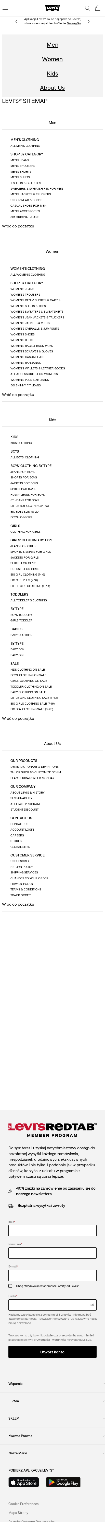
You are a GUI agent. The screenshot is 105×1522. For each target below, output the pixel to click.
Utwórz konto (52, 1352)
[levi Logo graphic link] (52, 8)
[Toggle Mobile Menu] (5, 8)
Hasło (12, 1296)
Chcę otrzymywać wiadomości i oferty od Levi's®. (48, 1286)
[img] (92, 1305)
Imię (11, 1222)
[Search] (88, 8)
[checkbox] (12, 1286)
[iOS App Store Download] (23, 1482)
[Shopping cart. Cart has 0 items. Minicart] (98, 8)
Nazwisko (15, 1244)
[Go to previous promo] (16, 21)
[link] (18, 1513)
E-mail (13, 1266)
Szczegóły (74, 23)
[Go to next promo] (88, 21)
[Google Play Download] (63, 1482)
